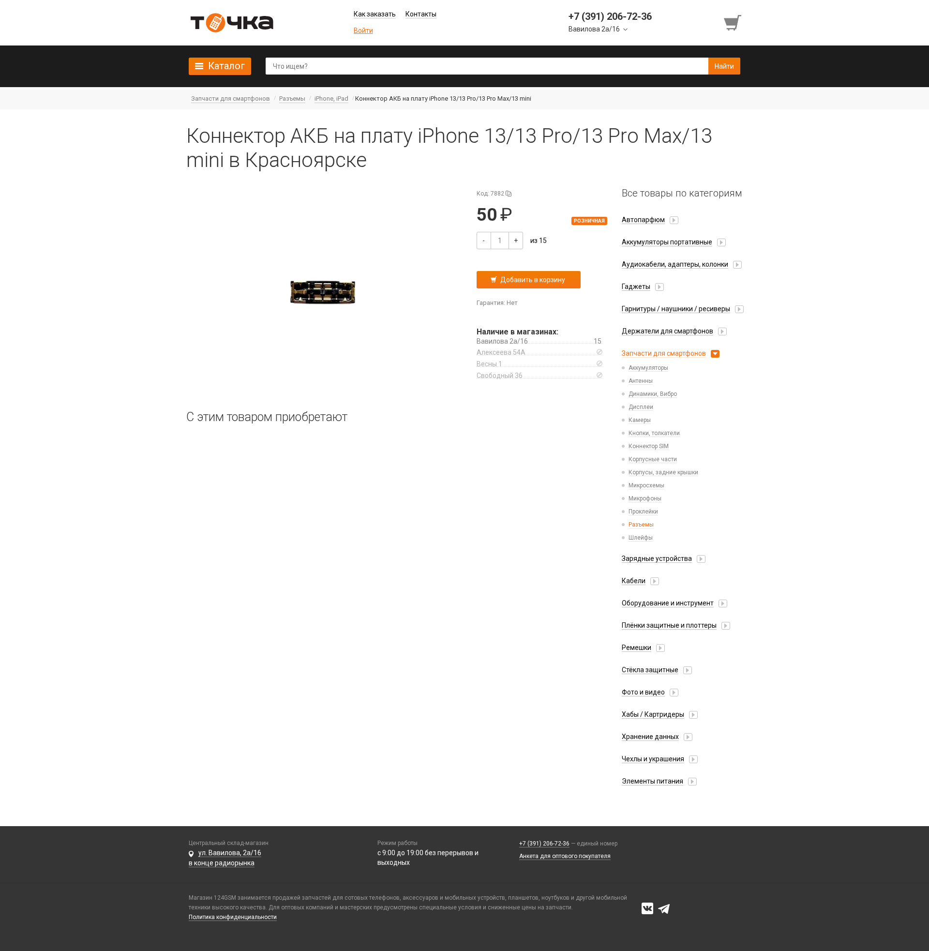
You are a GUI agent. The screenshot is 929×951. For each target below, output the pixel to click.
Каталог (226, 66)
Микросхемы (646, 485)
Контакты (420, 14)
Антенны (641, 380)
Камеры (640, 420)
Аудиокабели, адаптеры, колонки (675, 264)
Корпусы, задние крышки (663, 472)
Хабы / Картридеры (653, 714)
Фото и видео (643, 692)
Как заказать (375, 14)
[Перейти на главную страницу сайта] (232, 22)
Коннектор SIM (649, 446)
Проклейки (643, 511)
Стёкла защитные (650, 670)
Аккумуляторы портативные (667, 242)
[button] (324, 291)
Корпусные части (653, 459)
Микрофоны (645, 498)
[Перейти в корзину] (733, 22)
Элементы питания (652, 781)
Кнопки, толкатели (654, 433)
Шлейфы (641, 537)
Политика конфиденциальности (233, 917)
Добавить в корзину (532, 280)
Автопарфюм (643, 220)
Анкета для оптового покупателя (565, 856)
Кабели (633, 581)
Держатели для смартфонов (667, 331)
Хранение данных (650, 736)
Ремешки (636, 647)
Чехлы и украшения (653, 759)
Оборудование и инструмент (668, 603)
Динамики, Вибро (653, 394)
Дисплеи (641, 407)
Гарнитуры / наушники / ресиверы (676, 309)
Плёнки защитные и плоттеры (669, 625)
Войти (363, 30)
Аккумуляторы (648, 367)
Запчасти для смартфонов (664, 353)
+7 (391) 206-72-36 (544, 843)
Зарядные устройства (657, 558)
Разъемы (641, 524)
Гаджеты (636, 286)
